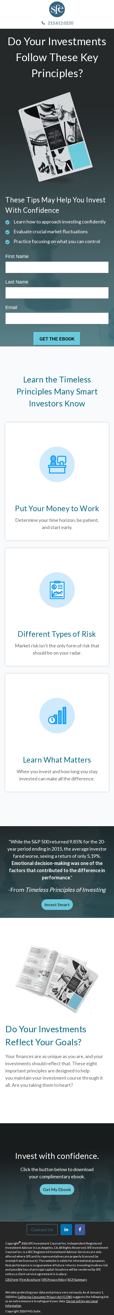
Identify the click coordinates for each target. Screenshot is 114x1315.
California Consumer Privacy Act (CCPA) (44, 1297)
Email (11, 307)
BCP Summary (77, 1279)
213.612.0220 (60, 22)
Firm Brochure (30, 1279)
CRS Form (11, 1279)
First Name (17, 256)
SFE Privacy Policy (54, 1279)
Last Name (16, 282)
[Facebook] (80, 1229)
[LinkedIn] (66, 1229)
